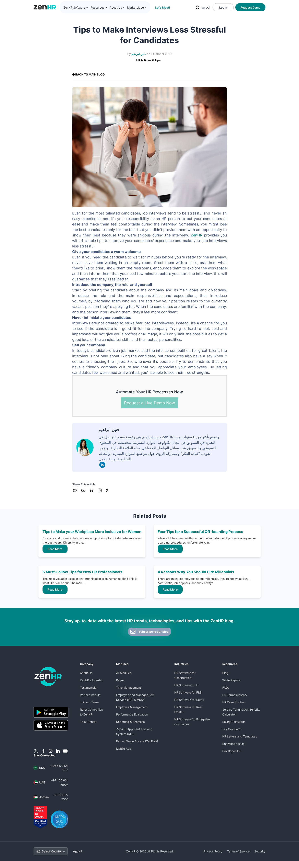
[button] (75, 7)
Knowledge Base (233, 743)
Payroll (120, 680)
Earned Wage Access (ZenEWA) (137, 741)
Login (223, 7)
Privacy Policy (213, 851)
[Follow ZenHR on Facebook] (43, 750)
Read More (55, 549)
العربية (205, 7)
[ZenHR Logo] (45, 7)
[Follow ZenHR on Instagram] (50, 750)
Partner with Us (90, 695)
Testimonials (88, 687)
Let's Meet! (162, 7)
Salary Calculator (233, 721)
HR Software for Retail (189, 699)
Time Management (128, 687)
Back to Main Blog (90, 74)
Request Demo (250, 7)
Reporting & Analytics (130, 721)
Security (259, 851)
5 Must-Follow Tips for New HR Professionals (82, 572)
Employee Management (131, 707)
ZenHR (196, 235)
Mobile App (123, 748)
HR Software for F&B (188, 692)
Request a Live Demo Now (149, 402)
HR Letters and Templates (239, 736)
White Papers (231, 680)
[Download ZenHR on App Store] (51, 725)
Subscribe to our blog (153, 631)
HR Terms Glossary (234, 695)
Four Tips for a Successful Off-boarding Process (200, 532)
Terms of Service (238, 851)
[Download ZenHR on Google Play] (51, 712)
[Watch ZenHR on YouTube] (65, 750)
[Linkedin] (102, 465)
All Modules (123, 673)
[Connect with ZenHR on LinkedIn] (58, 750)
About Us (86, 673)
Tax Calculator (231, 729)
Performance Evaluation (132, 714)
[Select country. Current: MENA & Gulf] (197, 7)
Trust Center (88, 721)
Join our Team (89, 702)
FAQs (225, 687)
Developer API (231, 751)
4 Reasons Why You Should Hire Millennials (196, 572)
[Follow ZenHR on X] (36, 750)
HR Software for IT (186, 685)
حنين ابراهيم (139, 54)
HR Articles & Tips (148, 60)
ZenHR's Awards (90, 680)
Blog (225, 673)
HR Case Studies (233, 702)
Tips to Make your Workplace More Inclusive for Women (92, 532)
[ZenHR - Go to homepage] (48, 676)
